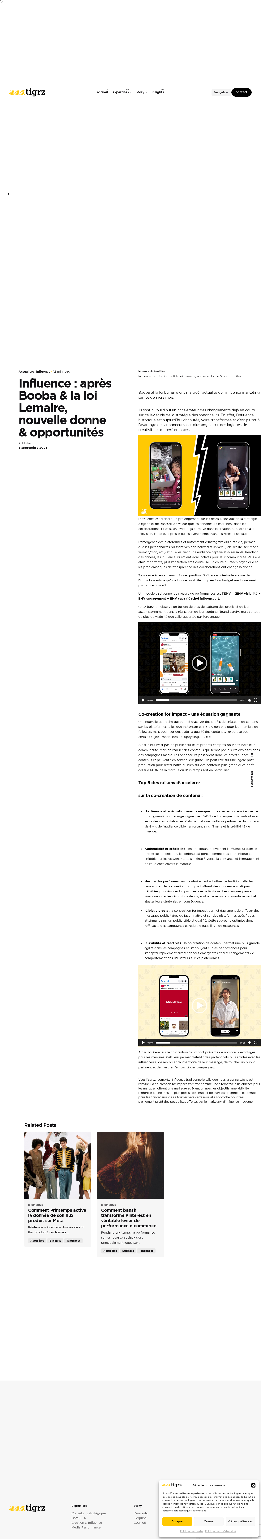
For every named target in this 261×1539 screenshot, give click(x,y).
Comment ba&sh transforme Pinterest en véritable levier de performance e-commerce (128, 1218)
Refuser (209, 1521)
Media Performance (86, 1527)
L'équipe (140, 1518)
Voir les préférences (240, 1521)
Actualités (26, 372)
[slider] (196, 700)
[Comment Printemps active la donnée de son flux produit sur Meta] (57, 1165)
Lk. (252, 754)
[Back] (9, 194)
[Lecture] (143, 700)
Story (138, 1506)
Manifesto (141, 1513)
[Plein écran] (256, 700)
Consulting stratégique (88, 1513)
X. (252, 763)
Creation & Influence (86, 1522)
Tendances (73, 1240)
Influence (43, 372)
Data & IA (78, 1518)
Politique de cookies (191, 1531)
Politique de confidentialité (220, 1531)
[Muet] (249, 700)
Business (55, 1240)
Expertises (79, 1506)
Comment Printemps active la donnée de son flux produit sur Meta (57, 1215)
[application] (199, 663)
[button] (253, 1485)
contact (241, 92)
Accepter (177, 1521)
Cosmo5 (140, 1522)
